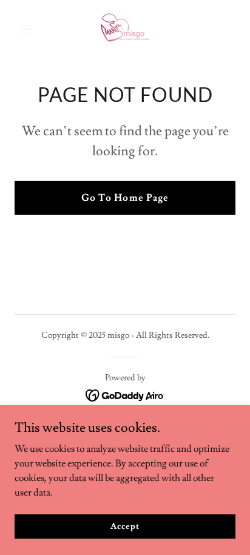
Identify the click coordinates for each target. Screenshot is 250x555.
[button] (31, 29)
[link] (125, 29)
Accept (124, 525)
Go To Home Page (124, 198)
